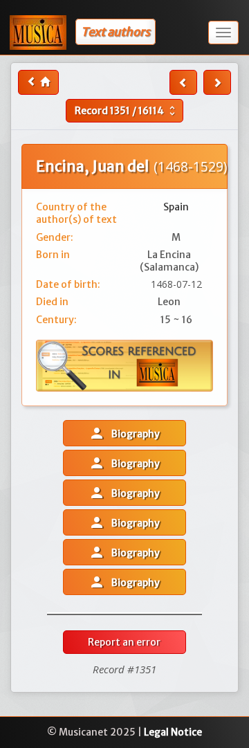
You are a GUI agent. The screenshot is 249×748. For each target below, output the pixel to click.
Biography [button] (124, 433)
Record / (126, 110)
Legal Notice (173, 732)
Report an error (124, 642)
